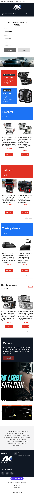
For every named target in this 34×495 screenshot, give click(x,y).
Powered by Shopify (21, 482)
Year (5, 42)
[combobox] (16, 14)
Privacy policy (17, 487)
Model (6, 35)
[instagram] (7, 473)
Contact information (17, 492)
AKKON (14, 482)
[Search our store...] (27, 14)
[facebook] (2, 473)
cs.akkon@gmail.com (24, 455)
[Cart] (31, 13)
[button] (2, 13)
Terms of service (17, 490)
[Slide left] (1, 62)
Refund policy (17, 485)
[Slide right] (33, 62)
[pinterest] (12, 473)
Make (5, 28)
